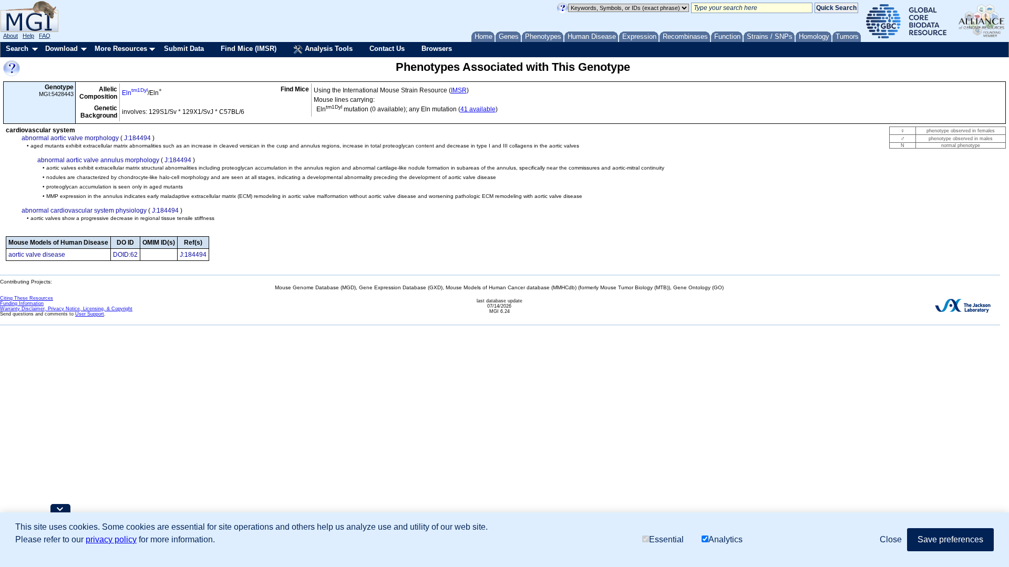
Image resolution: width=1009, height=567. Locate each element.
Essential (666, 539)
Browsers (436, 48)
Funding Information (22, 303)
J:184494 (137, 138)
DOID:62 (125, 254)
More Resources (121, 48)
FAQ (44, 36)
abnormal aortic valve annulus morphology (98, 160)
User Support (89, 314)
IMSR (459, 90)
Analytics (725, 539)
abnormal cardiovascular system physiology (84, 210)
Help (28, 36)
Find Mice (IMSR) (248, 48)
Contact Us (387, 48)
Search (17, 48)
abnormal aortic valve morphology (70, 138)
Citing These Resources (26, 298)
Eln (135, 93)
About (10, 36)
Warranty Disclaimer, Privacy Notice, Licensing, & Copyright (66, 308)
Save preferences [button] (950, 539)
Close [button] (891, 539)
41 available (478, 109)
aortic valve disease (36, 254)
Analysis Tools (328, 48)
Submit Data (184, 48)
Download (61, 48)
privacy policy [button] (111, 539)
